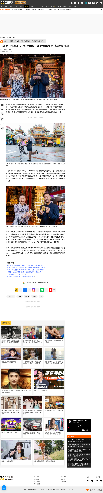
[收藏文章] (2, 128)
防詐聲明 (36, 476)
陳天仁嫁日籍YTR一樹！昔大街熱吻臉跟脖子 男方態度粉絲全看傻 (10, 412)
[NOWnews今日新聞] (7, 2)
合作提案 (63, 481)
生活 (47, 6)
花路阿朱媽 (11, 296)
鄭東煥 (27, 296)
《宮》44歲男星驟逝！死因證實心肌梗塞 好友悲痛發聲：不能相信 (16, 391)
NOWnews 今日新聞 (5, 37)
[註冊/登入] (101, 3)
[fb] (71, 3)
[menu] (1, 6)
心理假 (50, 10)
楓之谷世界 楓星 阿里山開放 (9, 432)
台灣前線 (41, 10)
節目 (64, 6)
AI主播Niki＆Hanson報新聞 (63, 10)
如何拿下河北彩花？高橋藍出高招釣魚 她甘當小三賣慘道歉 (32, 362)
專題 (21, 6)
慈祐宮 (19, 296)
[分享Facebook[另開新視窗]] (2, 105)
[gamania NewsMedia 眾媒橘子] (94, 490)
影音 (59, 6)
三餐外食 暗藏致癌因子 (8, 461)
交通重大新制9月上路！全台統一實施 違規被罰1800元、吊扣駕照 (32, 433)
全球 (37, 6)
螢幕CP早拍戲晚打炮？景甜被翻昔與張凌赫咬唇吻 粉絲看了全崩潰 (32, 412)
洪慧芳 (34, 296)
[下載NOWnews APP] (93, 3)
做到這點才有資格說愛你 (41, 390)
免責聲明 (36, 479)
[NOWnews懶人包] (89, 3)
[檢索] (97, 3)
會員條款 (63, 476)
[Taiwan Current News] (86, 3)
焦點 (6, 6)
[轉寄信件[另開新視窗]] (2, 114)
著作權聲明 (37, 483)
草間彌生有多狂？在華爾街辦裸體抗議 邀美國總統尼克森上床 (10, 341)
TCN (34, 10)
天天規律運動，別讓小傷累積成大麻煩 (54, 341)
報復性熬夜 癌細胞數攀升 (8, 362)
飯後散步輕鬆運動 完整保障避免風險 (44, 461)
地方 (70, 6)
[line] (78, 3)
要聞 (16, 6)
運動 (32, 6)
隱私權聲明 (37, 481)
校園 (75, 6)
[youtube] (82, 3)
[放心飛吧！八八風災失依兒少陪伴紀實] (20, 2)
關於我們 (63, 479)
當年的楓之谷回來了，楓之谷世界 (54, 411)
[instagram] (75, 3)
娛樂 (26, 6)
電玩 (52, 6)
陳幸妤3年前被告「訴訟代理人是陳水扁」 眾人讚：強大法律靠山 (32, 341)
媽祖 (41, 296)
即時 (11, 6)
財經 (42, 6)
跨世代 (28, 10)
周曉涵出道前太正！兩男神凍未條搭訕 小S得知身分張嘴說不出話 (54, 433)
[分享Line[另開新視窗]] (2, 109)
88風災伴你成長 (17, 10)
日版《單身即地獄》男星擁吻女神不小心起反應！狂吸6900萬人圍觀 (54, 362)
